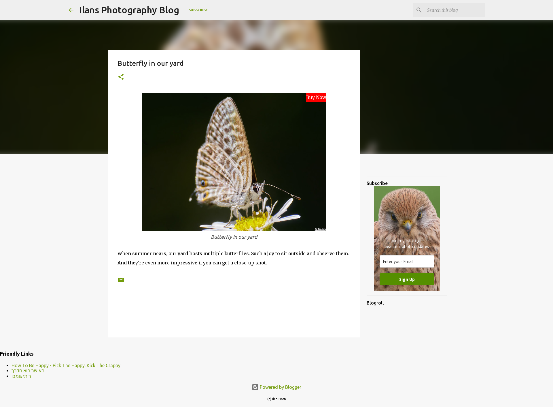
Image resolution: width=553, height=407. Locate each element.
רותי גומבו (21, 376)
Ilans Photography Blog (129, 10)
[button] (121, 77)
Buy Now (316, 97)
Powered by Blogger (280, 387)
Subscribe (198, 10)
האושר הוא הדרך (28, 370)
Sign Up (407, 279)
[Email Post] (121, 282)
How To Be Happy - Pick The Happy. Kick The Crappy (66, 365)
